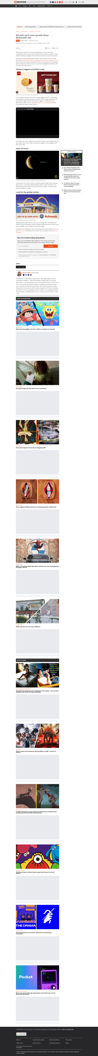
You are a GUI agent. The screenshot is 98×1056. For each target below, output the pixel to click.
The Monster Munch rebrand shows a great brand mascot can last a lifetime (71, 185)
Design (25, 6)
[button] (81, 2)
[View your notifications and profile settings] (76, 2)
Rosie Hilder (25, 40)
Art (20, 6)
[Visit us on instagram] (55, 2)
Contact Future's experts (38, 1040)
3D (30, 6)
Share (19, 48)
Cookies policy (19, 1043)
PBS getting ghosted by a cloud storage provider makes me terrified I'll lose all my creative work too (72, 177)
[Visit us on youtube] (57, 2)
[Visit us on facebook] (51, 2)
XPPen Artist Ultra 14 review (74, 26)
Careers (67, 1043)
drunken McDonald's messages (30, 60)
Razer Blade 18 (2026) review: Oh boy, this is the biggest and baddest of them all (72, 169)
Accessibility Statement (54, 1043)
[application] (37, 123)
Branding (31, 31)
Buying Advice (41, 6)
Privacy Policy (53, 255)
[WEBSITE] (29, 275)
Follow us (49, 48)
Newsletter (56, 48)
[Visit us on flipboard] (62, 2)
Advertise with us (37, 1043)
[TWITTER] (24, 275)
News (18, 40)
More (48, 6)
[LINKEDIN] (26, 275)
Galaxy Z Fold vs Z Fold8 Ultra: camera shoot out (51, 26)
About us (18, 1040)
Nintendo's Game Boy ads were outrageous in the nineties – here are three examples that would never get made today (72, 162)
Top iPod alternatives (30, 26)
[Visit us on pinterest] (60, 2)
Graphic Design (24, 31)
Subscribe (66, 2)
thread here (21, 231)
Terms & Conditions (44, 255)
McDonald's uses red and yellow (43, 102)
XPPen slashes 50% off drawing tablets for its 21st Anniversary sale (72, 192)
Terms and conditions (54, 1040)
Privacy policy (68, 1040)
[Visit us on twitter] (53, 2)
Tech (34, 6)
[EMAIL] (31, 275)
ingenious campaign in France (50, 60)
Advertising (37, 31)
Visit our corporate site (67, 1029)
